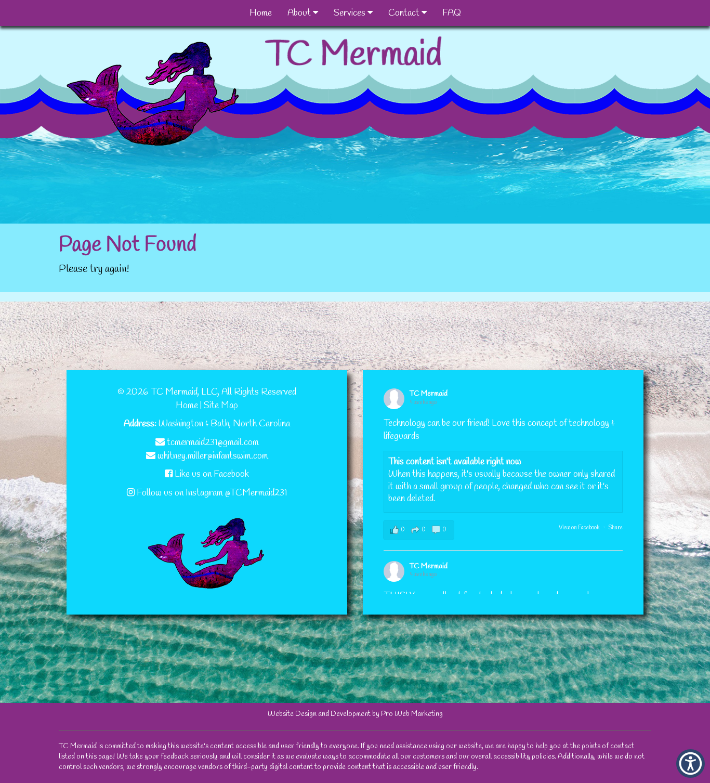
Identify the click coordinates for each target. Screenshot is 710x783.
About (300, 13)
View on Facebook (579, 527)
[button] (690, 763)
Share (616, 527)
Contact (405, 13)
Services (350, 13)
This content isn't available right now (454, 461)
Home (260, 13)
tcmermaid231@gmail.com (212, 442)
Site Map (221, 405)
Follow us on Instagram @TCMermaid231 (211, 493)
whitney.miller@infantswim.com (211, 456)
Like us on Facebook (211, 474)
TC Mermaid (429, 394)
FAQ (451, 13)
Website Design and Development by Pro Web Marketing (355, 714)
